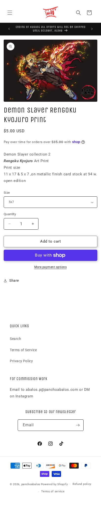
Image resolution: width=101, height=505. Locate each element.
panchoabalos (30, 484)
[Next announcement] (92, 28)
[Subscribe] (78, 425)
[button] (9, 12)
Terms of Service (23, 350)
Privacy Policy (21, 361)
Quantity (10, 214)
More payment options (50, 267)
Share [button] (14, 280)
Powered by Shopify (54, 484)
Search (15, 339)
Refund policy (82, 484)
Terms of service (52, 491)
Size (7, 192)
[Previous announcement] (9, 28)
